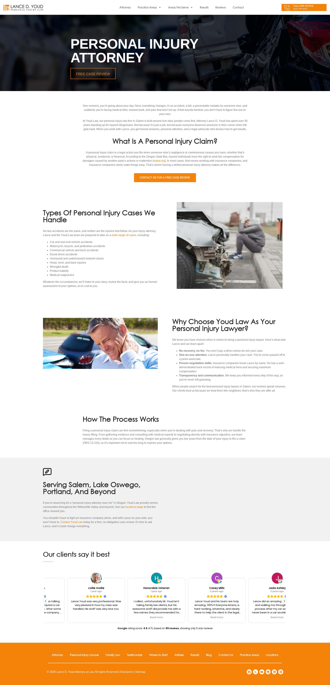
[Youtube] (261, 671)
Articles (179, 655)
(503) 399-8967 (300, 8)
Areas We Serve (178, 7)
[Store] (268, 671)
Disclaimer (126, 671)
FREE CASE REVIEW (93, 74)
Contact (238, 7)
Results (204, 7)
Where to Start (158, 655)
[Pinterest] (280, 671)
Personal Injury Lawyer (84, 655)
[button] (284, 601)
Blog (209, 655)
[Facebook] (249, 671)
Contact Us (226, 655)
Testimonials (134, 655)
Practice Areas (147, 7)
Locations (272, 655)
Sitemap (140, 671)
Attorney (125, 7)
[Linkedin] (274, 671)
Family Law (113, 655)
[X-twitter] (255, 671)
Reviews (220, 7)
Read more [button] (134, 617)
